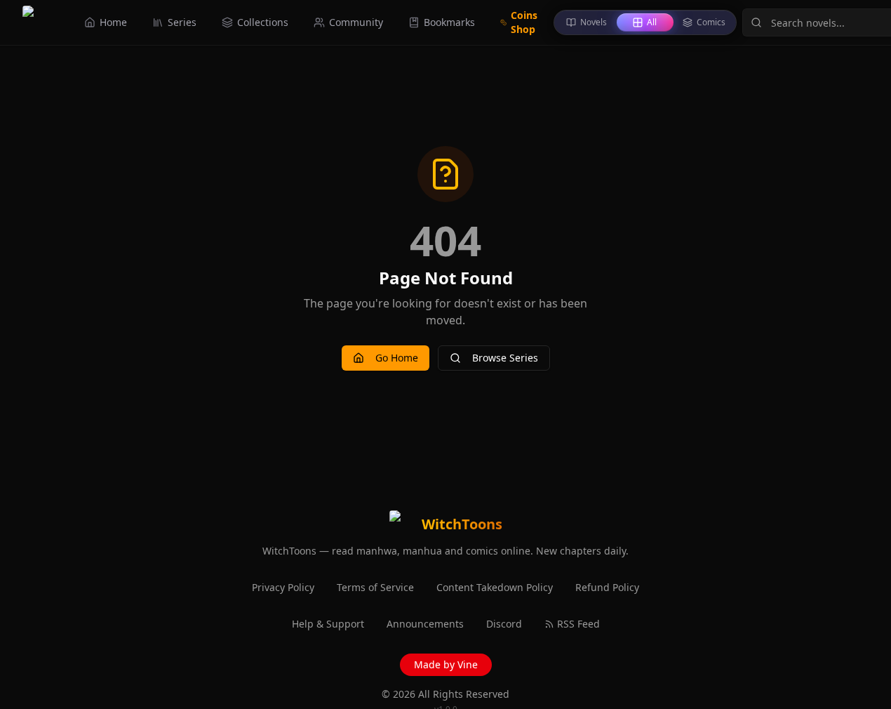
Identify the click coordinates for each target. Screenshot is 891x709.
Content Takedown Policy (494, 587)
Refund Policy (607, 587)
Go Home (396, 357)
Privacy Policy (283, 587)
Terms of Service (375, 587)
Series (182, 22)
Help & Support (328, 623)
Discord (504, 623)
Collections (262, 22)
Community (356, 22)
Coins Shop (524, 22)
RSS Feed (578, 623)
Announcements (425, 623)
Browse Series (505, 357)
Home (113, 22)
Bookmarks (449, 22)
